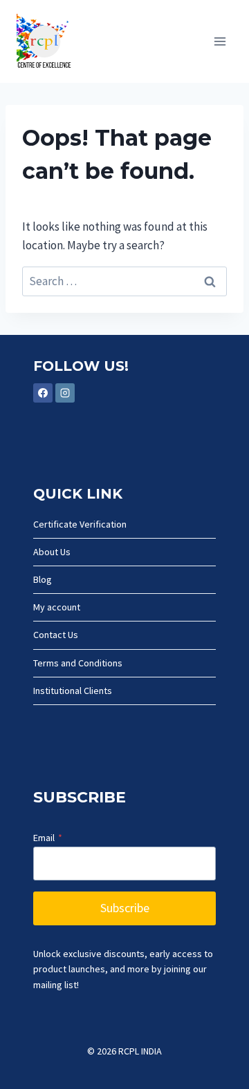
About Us (52, 552)
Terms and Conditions (77, 663)
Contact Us (55, 634)
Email (47, 837)
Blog (42, 579)
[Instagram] (65, 393)
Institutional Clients (72, 690)
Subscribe (124, 908)
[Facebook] (43, 393)
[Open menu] (219, 41)
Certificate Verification (80, 524)
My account (56, 607)
